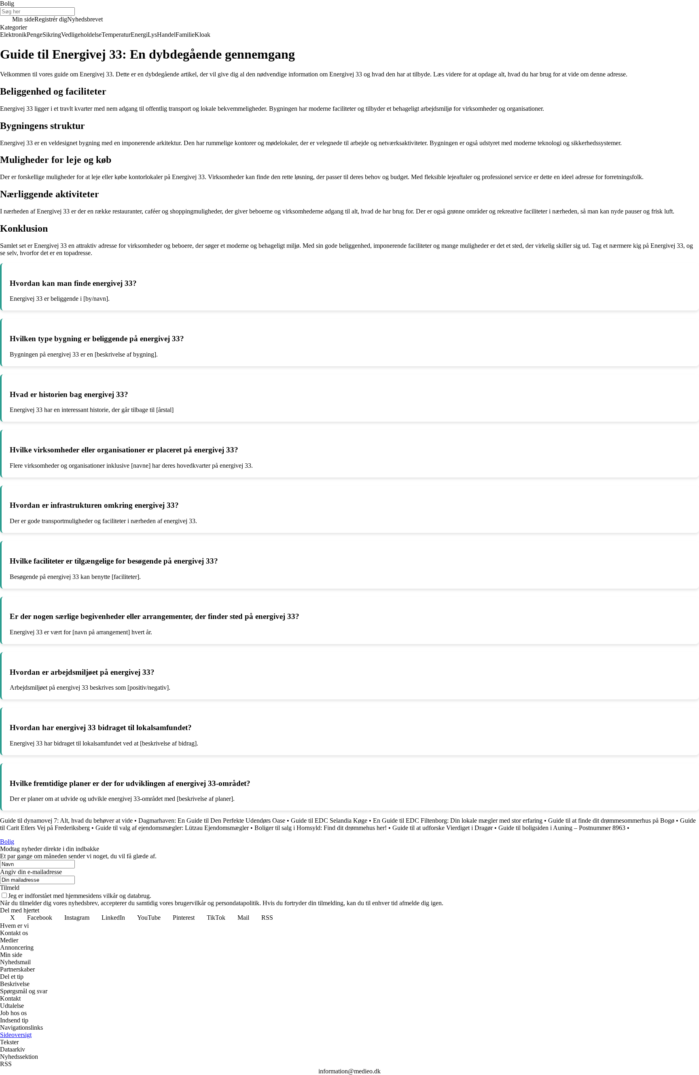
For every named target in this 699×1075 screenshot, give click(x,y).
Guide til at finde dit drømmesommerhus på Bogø (611, 820)
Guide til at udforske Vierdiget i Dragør (442, 827)
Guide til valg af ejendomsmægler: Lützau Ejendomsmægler (172, 827)
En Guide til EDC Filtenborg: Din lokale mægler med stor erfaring (457, 820)
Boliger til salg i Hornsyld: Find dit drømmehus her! (320, 827)
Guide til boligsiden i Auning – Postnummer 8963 (561, 827)
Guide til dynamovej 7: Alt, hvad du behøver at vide (66, 820)
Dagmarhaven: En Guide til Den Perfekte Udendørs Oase (211, 820)
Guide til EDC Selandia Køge (329, 820)
